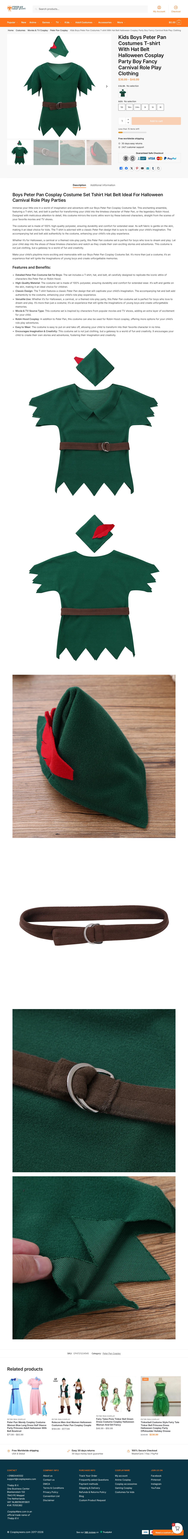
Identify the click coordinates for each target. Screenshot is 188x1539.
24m (137, 107)
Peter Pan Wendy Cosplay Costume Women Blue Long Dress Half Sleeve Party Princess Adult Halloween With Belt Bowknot (27, 1426)
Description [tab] (79, 185)
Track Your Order (88, 1475)
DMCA (46, 1484)
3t (145, 107)
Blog (81, 1496)
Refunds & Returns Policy (92, 1492)
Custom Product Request (92, 1500)
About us (47, 1475)
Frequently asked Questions (94, 1479)
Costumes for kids (124, 1492)
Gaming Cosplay (123, 1488)
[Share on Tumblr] (153, 168)
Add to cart (156, 121)
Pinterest (156, 1479)
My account (121, 1475)
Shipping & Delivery (89, 1488)
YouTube (155, 1488)
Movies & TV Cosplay (38, 30)
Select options (27, 1440)
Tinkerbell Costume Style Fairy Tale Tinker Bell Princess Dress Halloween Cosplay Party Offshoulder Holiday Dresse (160, 1426)
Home (11, 30)
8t (160, 107)
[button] (107, 86)
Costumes (20, 30)
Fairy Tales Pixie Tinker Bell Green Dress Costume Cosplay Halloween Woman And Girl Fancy (115, 1422)
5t (153, 107)
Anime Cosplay (123, 1479)
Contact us (49, 1479)
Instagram (156, 1484)
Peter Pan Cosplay (59, 30)
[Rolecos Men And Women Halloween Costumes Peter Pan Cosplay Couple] (72, 1396)
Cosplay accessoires (126, 1484)
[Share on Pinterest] (137, 168)
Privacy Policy (50, 1492)
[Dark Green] (122, 93)
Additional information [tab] (102, 185)
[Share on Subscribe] (147, 168)
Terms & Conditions (53, 1488)
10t (122, 107)
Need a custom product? (168, 1532)
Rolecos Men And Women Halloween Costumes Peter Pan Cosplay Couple (71, 1424)
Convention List (51, 1496)
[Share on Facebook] (126, 168)
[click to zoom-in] (59, 86)
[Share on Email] (142, 168)
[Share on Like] (121, 168)
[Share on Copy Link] (158, 168)
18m (129, 107)
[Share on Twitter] (131, 168)
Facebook (156, 1475)
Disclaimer (48, 1500)
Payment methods (88, 1484)
